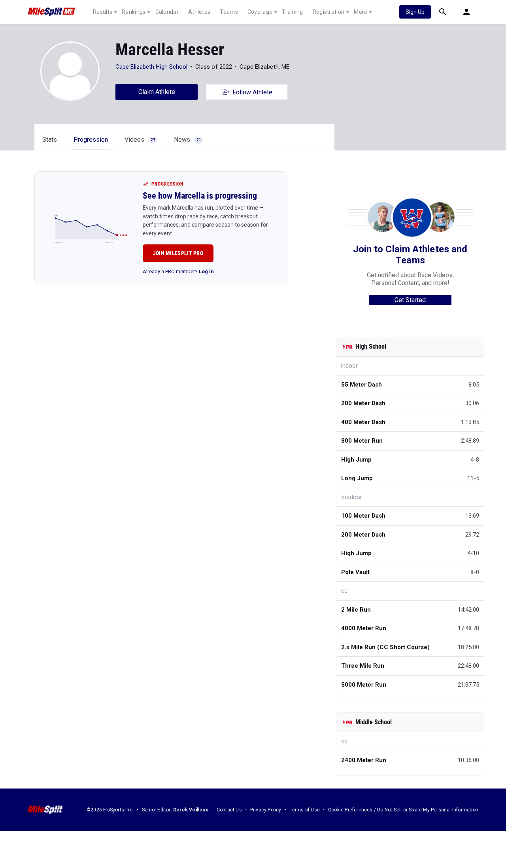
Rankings (133, 12)
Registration (329, 12)
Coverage (259, 12)
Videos (140, 139)
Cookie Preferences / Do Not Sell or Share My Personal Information (403, 810)
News (187, 139)
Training (292, 12)
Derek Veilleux (190, 810)
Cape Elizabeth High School (151, 66)
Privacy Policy (265, 810)
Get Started (410, 300)
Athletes (199, 12)
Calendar (167, 12)
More (360, 12)
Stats (49, 139)
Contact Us (229, 810)
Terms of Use (305, 810)
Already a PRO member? (178, 271)
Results (102, 12)
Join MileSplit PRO (178, 253)
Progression (91, 139)
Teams (229, 12)
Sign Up (415, 12)
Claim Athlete (156, 92)
